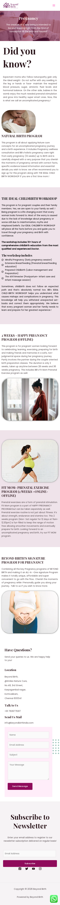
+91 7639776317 (13, 711)
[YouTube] (33, 868)
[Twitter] (26, 868)
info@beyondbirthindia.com (19, 722)
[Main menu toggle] (54, 5)
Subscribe (30, 863)
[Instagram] (40, 868)
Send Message (20, 786)
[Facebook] (19, 868)
